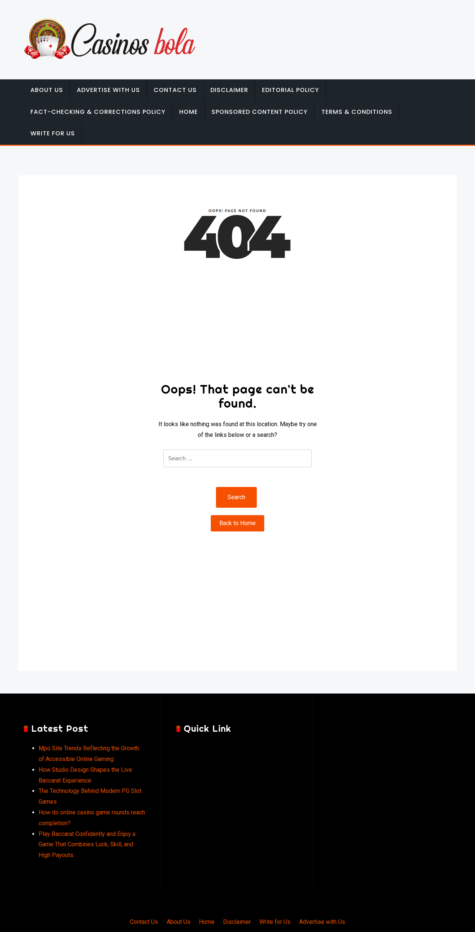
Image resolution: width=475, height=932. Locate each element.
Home (188, 112)
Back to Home (237, 523)
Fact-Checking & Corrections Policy (98, 112)
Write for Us (52, 133)
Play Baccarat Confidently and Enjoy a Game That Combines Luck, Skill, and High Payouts (87, 844)
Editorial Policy (290, 90)
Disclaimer (229, 90)
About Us (46, 90)
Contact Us (175, 90)
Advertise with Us (108, 90)
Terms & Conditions (356, 112)
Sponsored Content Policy (260, 112)
